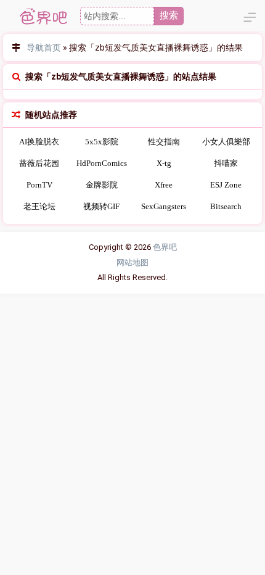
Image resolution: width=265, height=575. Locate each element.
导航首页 (43, 47)
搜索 (169, 15)
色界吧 (165, 247)
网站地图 (132, 262)
